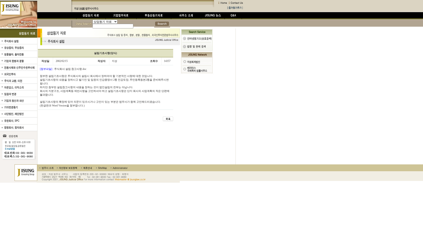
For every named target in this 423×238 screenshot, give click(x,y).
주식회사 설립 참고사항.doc (70, 69)
